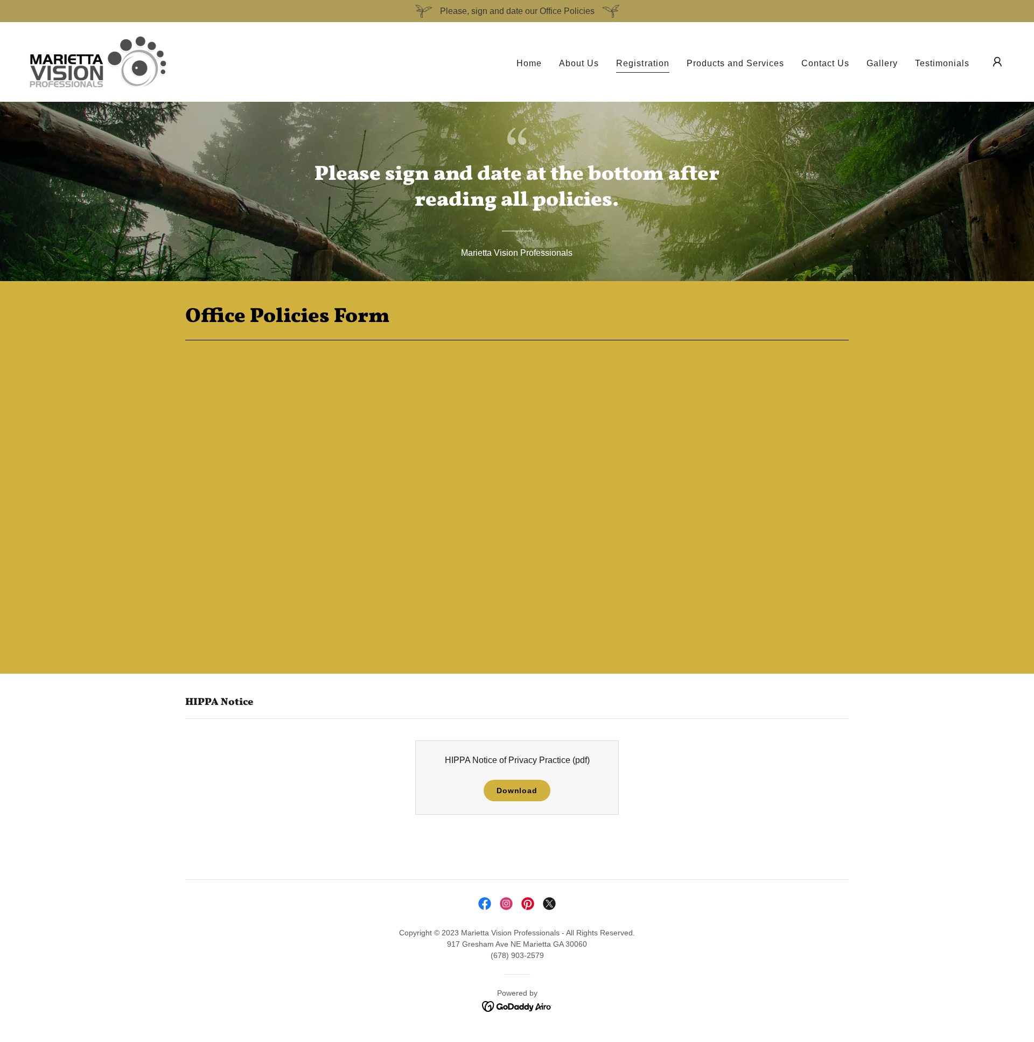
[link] (98, 61)
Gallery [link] (882, 63)
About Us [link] (579, 63)
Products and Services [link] (735, 63)
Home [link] (529, 63)
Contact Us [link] (825, 63)
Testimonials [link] (942, 63)
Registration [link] (642, 63)
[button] (997, 62)
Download (517, 790)
